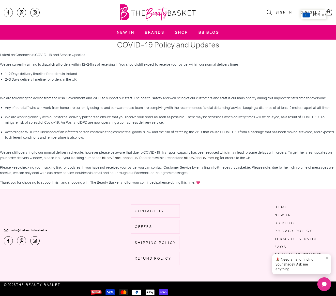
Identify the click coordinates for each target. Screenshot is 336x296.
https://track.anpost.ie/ (120, 158)
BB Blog (209, 32)
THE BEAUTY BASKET (38, 285)
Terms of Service (296, 239)
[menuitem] (126, 32)
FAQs (281, 247)
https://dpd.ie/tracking (201, 158)
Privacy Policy (293, 231)
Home (281, 207)
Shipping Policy (155, 242)
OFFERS (143, 226)
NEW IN (126, 32)
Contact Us (149, 211)
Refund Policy (153, 258)
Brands (155, 32)
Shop (181, 32)
